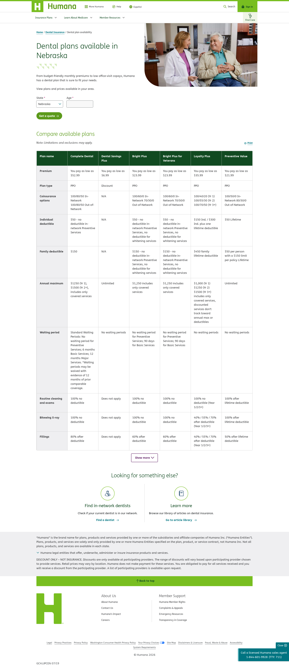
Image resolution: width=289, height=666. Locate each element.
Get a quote (47, 116)
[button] (107, 500)
